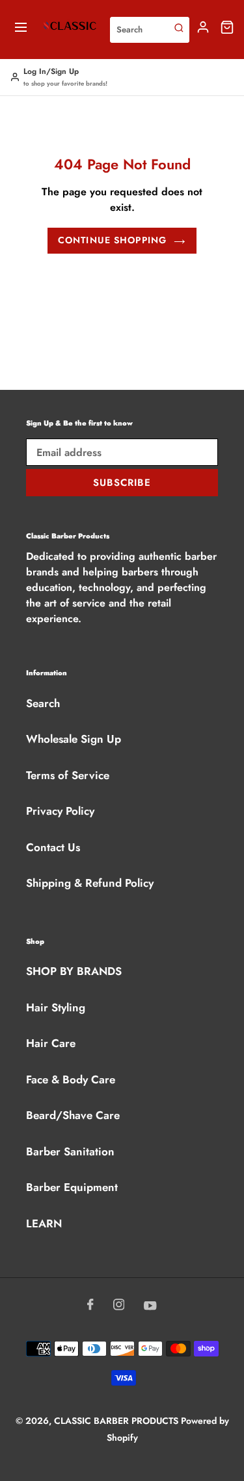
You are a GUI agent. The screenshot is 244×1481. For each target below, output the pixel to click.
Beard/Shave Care (73, 1115)
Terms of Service (67, 775)
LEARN (44, 1223)
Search (43, 703)
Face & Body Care (70, 1079)
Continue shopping (112, 240)
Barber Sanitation (70, 1151)
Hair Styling (55, 1007)
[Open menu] (21, 29)
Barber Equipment (72, 1187)
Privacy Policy (60, 811)
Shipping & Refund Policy (90, 883)
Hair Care (50, 1043)
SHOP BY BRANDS (74, 971)
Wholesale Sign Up (73, 739)
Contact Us (53, 847)
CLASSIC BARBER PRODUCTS (117, 1420)
